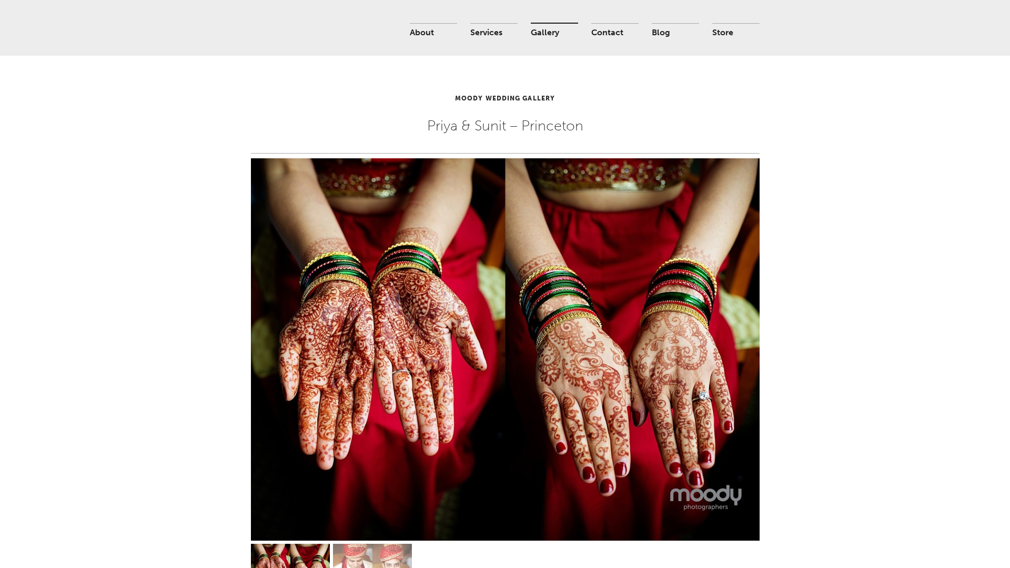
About (422, 32)
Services (486, 32)
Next (725, 322)
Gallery (545, 32)
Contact (607, 32)
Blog (661, 32)
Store (722, 32)
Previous (285, 322)
